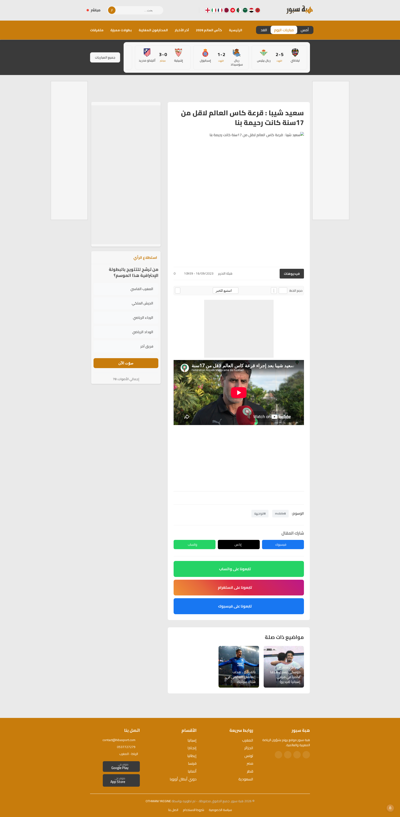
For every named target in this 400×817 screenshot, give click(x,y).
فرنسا (192, 763)
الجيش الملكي (142, 303)
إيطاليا (192, 755)
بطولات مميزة (121, 30)
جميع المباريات (105, 57)
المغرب (247, 740)
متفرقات (96, 30)
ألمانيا (192, 771)
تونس (248, 755)
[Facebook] (192, 10)
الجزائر (248, 747)
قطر (250, 771)
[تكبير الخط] (274, 290)
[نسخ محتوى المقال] (177, 291)
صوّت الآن (126, 363)
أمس (305, 29)
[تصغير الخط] (283, 290)
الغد (264, 29)
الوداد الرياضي (142, 332)
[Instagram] (184, 10)
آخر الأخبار (182, 30)
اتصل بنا (173, 809)
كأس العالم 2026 (209, 30)
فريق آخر (147, 346)
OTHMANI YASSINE (158, 801)
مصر (250, 763)
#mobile (280, 513)
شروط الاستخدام (193, 809)
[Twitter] (297, 754)
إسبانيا (192, 740)
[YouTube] (177, 10)
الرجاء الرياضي (143, 317)
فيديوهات (292, 274)
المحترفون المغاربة (153, 30)
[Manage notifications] (390, 808)
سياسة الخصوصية (220, 809)
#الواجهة (260, 513)
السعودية (245, 779)
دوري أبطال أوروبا (183, 779)
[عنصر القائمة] (257, 10)
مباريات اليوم (284, 29)
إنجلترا (192, 747)
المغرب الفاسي (141, 288)
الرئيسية (235, 30)
